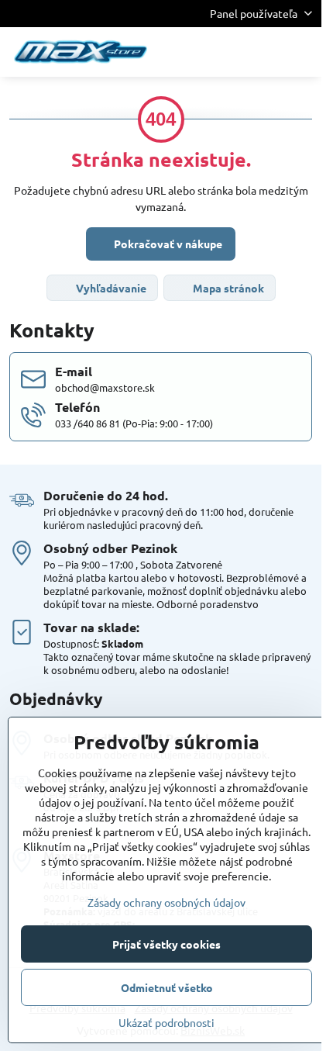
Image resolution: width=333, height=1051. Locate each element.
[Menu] (302, 51)
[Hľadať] (228, 51)
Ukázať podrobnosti (166, 1022)
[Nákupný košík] (265, 51)
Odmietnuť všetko (167, 987)
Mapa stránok (227, 288)
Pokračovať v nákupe (167, 244)
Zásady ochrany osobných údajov (166, 902)
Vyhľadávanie (110, 288)
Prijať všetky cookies (166, 944)
